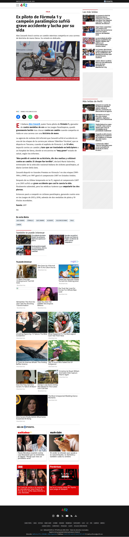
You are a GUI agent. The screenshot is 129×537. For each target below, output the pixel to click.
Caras (34, 523)
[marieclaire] (64, 432)
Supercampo (76, 523)
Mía (91, 523)
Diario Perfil (28, 523)
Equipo (70, 526)
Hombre (55, 523)
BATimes (102, 523)
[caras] (32, 467)
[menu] (17, 5)
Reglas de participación (80, 526)
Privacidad (64, 526)
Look (83, 523)
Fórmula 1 (30, 220)
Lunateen (96, 523)
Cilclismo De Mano (61, 220)
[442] (64, 510)
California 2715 (36, 534)
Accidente (50, 220)
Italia (71, 220)
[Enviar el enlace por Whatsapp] (30, 117)
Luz (87, 523)
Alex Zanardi (20, 220)
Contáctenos (55, 526)
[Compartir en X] (24, 117)
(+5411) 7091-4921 (69, 534)
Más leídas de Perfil (92, 101)
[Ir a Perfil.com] (108, 2)
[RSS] (71, 516)
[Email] (36, 117)
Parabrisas (69, 523)
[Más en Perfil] (28, 427)
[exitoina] (32, 432)
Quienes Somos (46, 526)
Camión (19, 224)
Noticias (40, 523)
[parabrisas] (64, 467)
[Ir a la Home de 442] (23, 6)
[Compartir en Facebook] (18, 117)
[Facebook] (58, 516)
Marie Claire (48, 523)
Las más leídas (90, 12)
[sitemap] (76, 516)
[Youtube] (67, 516)
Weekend (61, 523)
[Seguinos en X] (62, 516)
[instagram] (53, 516)
